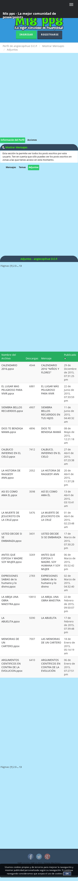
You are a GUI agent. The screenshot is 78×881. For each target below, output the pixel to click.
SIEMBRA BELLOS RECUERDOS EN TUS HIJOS (50, 413)
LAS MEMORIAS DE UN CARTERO (51, 640)
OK (67, 874)
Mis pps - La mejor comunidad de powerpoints (29, 14)
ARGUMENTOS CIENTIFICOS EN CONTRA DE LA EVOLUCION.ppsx (11, 665)
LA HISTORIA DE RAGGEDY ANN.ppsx (10, 474)
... (18, 265)
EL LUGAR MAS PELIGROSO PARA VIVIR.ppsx (11, 390)
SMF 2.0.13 (23, 863)
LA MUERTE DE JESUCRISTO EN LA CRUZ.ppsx (10, 516)
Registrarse (50, 34)
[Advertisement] (39, 98)
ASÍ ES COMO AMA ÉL (49, 493)
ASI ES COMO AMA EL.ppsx (9, 493)
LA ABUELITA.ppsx (10, 619)
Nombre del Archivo (8, 356)
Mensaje (46, 358)
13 (20, 265)
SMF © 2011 (36, 863)
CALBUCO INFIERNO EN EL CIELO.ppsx (11, 453)
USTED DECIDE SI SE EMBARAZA (51, 535)
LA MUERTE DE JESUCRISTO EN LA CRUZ (50, 516)
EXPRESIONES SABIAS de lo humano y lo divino (49, 581)
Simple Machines (52, 863)
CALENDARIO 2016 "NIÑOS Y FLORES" (50, 368)
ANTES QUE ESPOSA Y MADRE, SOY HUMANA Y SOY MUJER (50, 562)
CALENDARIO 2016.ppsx (9, 367)
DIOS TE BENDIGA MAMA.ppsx (12, 430)
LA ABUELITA (48, 618)
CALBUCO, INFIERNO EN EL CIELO (51, 453)
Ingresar (26, 34)
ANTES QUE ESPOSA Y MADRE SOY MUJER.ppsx (12, 558)
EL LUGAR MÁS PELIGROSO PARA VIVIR (50, 390)
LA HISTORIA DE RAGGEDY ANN (50, 472)
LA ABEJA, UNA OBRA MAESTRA (50, 598)
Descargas (32, 358)
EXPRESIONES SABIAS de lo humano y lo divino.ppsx (9, 581)
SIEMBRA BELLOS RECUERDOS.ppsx (12, 409)
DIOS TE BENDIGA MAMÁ (51, 430)
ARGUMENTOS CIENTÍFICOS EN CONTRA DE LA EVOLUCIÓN (50, 665)
